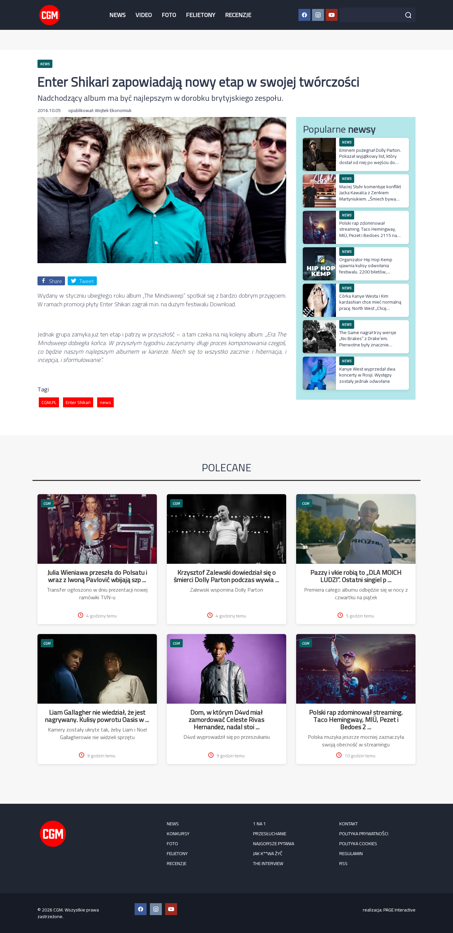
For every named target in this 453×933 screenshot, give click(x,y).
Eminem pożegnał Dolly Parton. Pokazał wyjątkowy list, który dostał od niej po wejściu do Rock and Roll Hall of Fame (370, 159)
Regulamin (351, 853)
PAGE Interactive (399, 909)
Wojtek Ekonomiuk (113, 110)
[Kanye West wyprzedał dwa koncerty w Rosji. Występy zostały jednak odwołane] (319, 360)
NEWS (117, 14)
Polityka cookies (358, 843)
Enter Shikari (78, 402)
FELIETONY (200, 14)
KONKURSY (178, 833)
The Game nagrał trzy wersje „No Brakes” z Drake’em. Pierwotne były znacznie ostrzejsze (367, 341)
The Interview (268, 863)
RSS (343, 863)
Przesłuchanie (269, 833)
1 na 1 (259, 823)
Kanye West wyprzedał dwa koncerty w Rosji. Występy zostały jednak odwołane (367, 375)
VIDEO (144, 14)
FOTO (169, 14)
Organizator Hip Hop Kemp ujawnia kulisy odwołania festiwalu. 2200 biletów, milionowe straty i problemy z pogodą (368, 271)
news (105, 402)
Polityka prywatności (363, 833)
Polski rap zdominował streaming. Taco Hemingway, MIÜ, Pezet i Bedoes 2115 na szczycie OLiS (368, 232)
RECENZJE (238, 14)
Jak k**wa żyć (268, 853)
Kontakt (348, 823)
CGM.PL (48, 402)
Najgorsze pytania (273, 843)
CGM (47, 503)
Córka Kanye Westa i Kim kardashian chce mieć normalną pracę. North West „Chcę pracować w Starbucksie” (370, 305)
